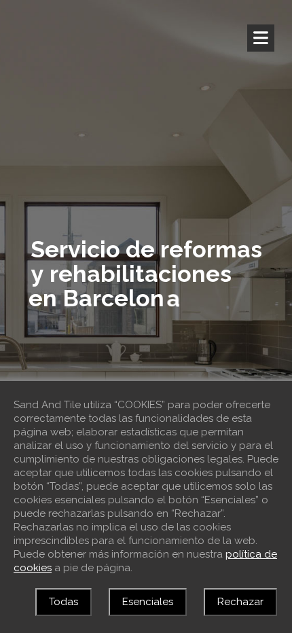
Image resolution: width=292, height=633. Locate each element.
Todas (63, 602)
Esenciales (147, 602)
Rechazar (240, 602)
